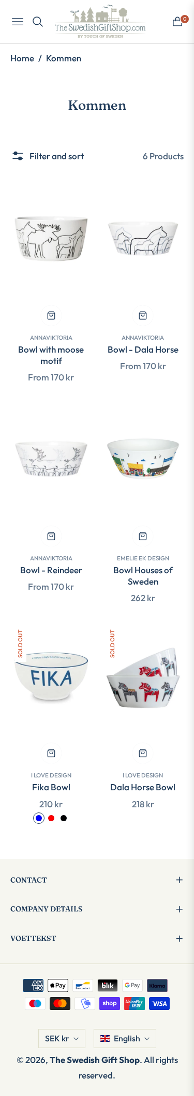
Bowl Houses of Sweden (143, 575)
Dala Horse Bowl (142, 787)
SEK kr (57, 1038)
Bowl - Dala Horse (143, 349)
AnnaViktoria (51, 337)
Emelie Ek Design (143, 558)
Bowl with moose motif (51, 355)
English (127, 1038)
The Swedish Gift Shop (95, 1059)
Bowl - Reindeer (51, 569)
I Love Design (51, 775)
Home (22, 58)
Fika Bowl (51, 787)
